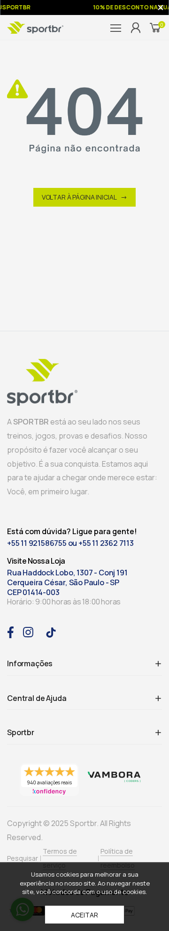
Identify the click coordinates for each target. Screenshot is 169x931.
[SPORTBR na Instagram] (28, 631)
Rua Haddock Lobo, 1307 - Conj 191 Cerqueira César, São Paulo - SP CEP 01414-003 (67, 582)
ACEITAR (84, 914)
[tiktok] (51, 632)
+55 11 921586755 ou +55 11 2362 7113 (70, 543)
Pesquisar (22, 858)
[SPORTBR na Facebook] (10, 631)
